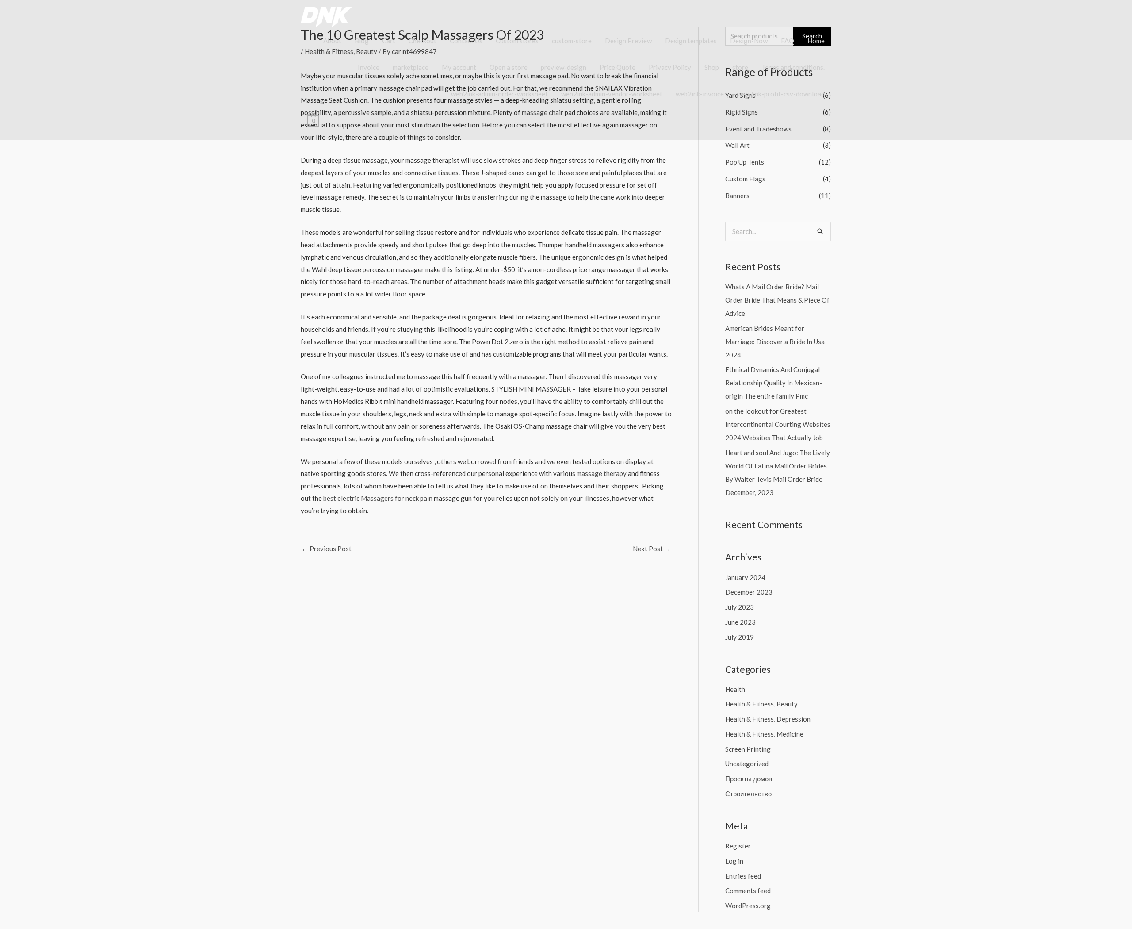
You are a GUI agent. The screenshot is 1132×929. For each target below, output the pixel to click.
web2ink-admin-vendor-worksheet (611, 94)
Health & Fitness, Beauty (761, 704)
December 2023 (749, 592)
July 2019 (739, 637)
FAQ (787, 41)
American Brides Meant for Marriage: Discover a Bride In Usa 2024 (775, 341)
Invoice (368, 67)
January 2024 (745, 577)
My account (459, 67)
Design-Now (749, 41)
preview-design (563, 67)
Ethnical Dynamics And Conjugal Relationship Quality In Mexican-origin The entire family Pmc (773, 382)
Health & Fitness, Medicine (764, 734)
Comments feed (748, 890)
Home (816, 41)
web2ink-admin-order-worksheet (499, 94)
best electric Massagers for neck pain (377, 498)
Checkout (422, 41)
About (332, 41)
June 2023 (740, 622)
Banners (737, 196)
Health (735, 689)
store (740, 67)
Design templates (691, 41)
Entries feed (743, 876)
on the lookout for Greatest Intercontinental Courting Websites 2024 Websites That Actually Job (777, 424)
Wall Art (737, 145)
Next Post (652, 549)
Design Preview (628, 41)
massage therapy (602, 473)
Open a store (509, 67)
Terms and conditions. (793, 67)
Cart (388, 41)
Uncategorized (747, 764)
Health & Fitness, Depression (768, 719)
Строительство (748, 794)
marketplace (410, 67)
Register (738, 846)
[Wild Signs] (332, 16)
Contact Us (466, 41)
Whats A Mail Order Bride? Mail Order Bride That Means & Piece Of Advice (777, 300)
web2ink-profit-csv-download (781, 94)
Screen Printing (748, 749)
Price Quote (617, 67)
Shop (711, 67)
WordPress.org (748, 906)
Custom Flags (745, 179)
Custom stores (517, 41)
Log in (734, 861)
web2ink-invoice (700, 94)
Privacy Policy (670, 67)
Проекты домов (748, 779)
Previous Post (327, 549)
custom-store (572, 41)
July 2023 (739, 607)
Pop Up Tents (744, 162)
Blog (362, 41)
